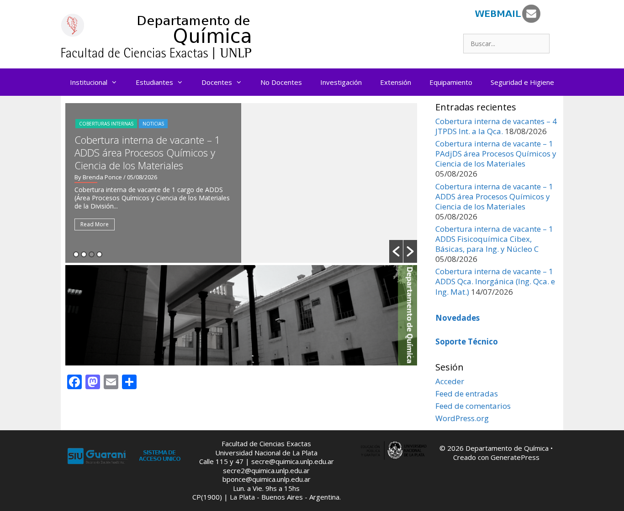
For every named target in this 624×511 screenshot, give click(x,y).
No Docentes (281, 82)
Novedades (457, 318)
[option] (241, 183)
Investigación (341, 82)
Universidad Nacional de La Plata (266, 452)
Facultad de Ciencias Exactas (266, 443)
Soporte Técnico (466, 341)
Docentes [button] (216, 82)
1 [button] (76, 254)
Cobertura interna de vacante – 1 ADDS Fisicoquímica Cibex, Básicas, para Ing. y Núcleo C (494, 239)
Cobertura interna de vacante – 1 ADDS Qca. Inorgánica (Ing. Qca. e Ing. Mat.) (495, 281)
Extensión (395, 82)
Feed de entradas (466, 393)
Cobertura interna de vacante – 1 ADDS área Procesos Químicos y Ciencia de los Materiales (147, 152)
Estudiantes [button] (154, 82)
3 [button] (92, 254)
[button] (396, 251)
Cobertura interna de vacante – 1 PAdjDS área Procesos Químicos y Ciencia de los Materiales (495, 153)
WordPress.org (462, 418)
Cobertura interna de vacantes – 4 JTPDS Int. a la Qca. (496, 126)
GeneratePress (515, 457)
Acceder (449, 381)
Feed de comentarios (473, 406)
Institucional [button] (88, 82)
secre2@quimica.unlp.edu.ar (266, 470)
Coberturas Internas (106, 123)
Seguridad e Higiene (522, 82)
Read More (94, 224)
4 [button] (99, 254)
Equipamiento (450, 82)
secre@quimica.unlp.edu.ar (292, 461)
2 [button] (84, 254)
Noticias (153, 123)
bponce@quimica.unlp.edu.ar (266, 479)
